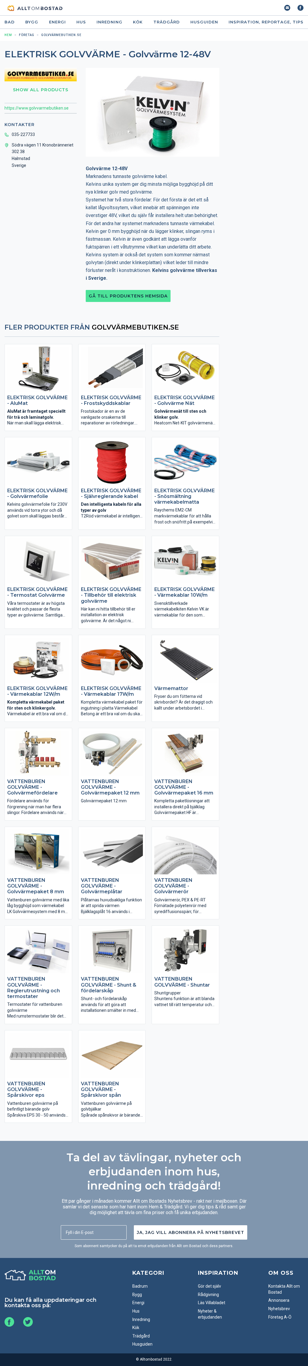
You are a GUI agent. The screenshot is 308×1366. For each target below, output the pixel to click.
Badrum (140, 1286)
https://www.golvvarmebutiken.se (37, 108)
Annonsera (278, 1300)
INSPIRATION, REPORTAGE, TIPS (266, 22)
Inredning (109, 22)
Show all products (40, 89)
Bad (10, 22)
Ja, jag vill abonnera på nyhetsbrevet (190, 1232)
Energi (57, 22)
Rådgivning (208, 1294)
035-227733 (23, 134)
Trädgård (166, 22)
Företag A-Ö (279, 1317)
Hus (81, 22)
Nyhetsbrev (279, 1308)
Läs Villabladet (211, 1302)
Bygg (31, 22)
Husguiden (204, 22)
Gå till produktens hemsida (128, 296)
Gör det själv (209, 1286)
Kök (138, 22)
